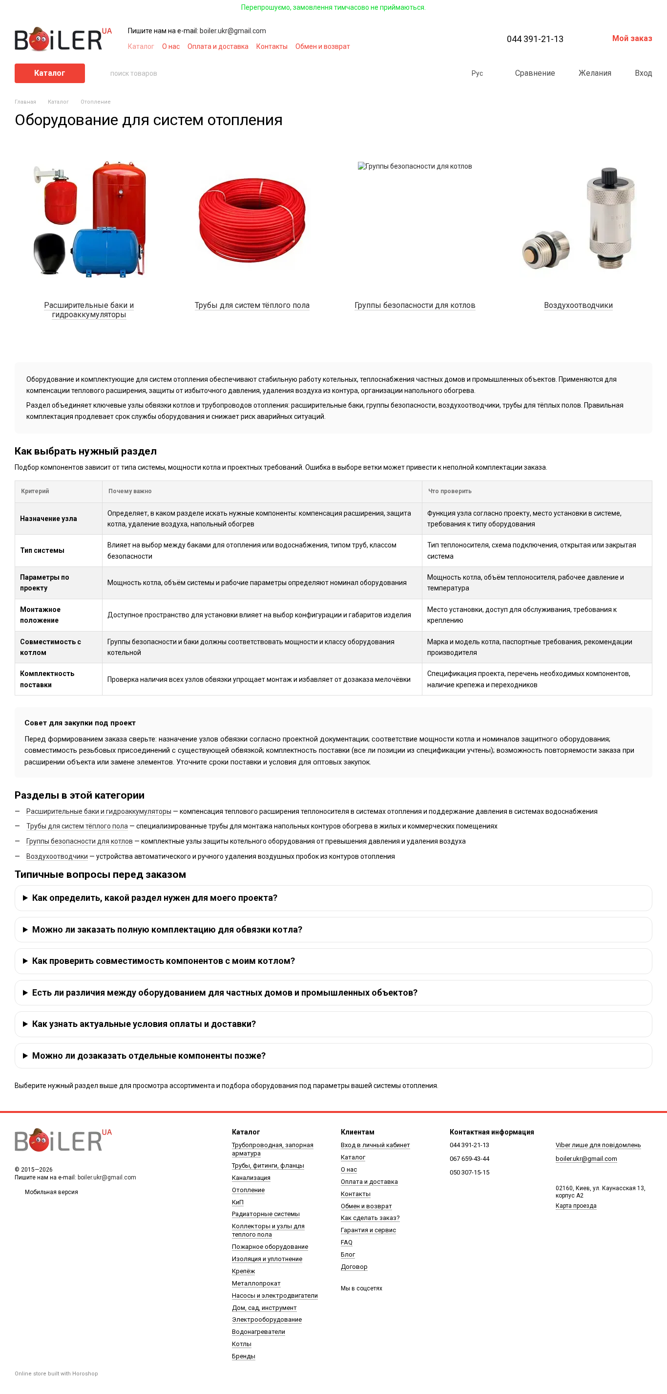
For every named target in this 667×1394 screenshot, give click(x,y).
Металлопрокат (256, 1283)
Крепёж (243, 1271)
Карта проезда (576, 1205)
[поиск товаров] (102, 73)
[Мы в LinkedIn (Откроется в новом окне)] (474, 46)
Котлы (241, 1344)
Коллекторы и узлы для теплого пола (268, 1230)
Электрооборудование (267, 1319)
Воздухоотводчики (57, 856)
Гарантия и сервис (368, 1230)
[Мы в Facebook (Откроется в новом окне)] (427, 46)
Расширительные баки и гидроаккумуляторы (98, 811)
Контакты (272, 46)
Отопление (248, 1190)
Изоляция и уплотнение (267, 1259)
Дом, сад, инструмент (264, 1307)
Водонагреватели (258, 1331)
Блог (348, 1254)
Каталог (141, 46)
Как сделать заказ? (370, 1217)
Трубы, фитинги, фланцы (268, 1165)
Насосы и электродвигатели (275, 1295)
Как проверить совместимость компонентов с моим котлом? (163, 961)
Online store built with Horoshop (56, 1374)
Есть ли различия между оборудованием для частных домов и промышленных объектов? (224, 992)
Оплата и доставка (218, 46)
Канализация (251, 1177)
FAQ (347, 1242)
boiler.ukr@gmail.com (233, 31)
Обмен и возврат (322, 46)
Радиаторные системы (266, 1214)
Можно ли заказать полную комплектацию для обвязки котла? (167, 929)
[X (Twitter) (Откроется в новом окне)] (450, 46)
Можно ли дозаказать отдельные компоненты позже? (149, 1055)
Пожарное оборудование (270, 1246)
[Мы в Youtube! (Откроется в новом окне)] (438, 46)
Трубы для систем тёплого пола (77, 826)
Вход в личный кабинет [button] (375, 1145)
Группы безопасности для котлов (79, 841)
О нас (171, 46)
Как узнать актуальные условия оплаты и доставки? (144, 1024)
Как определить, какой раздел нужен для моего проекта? (154, 898)
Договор (354, 1266)
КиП (238, 1202)
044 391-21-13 (535, 39)
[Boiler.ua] (63, 1140)
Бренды (243, 1356)
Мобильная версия (50, 1192)
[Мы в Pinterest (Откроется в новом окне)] (462, 46)
